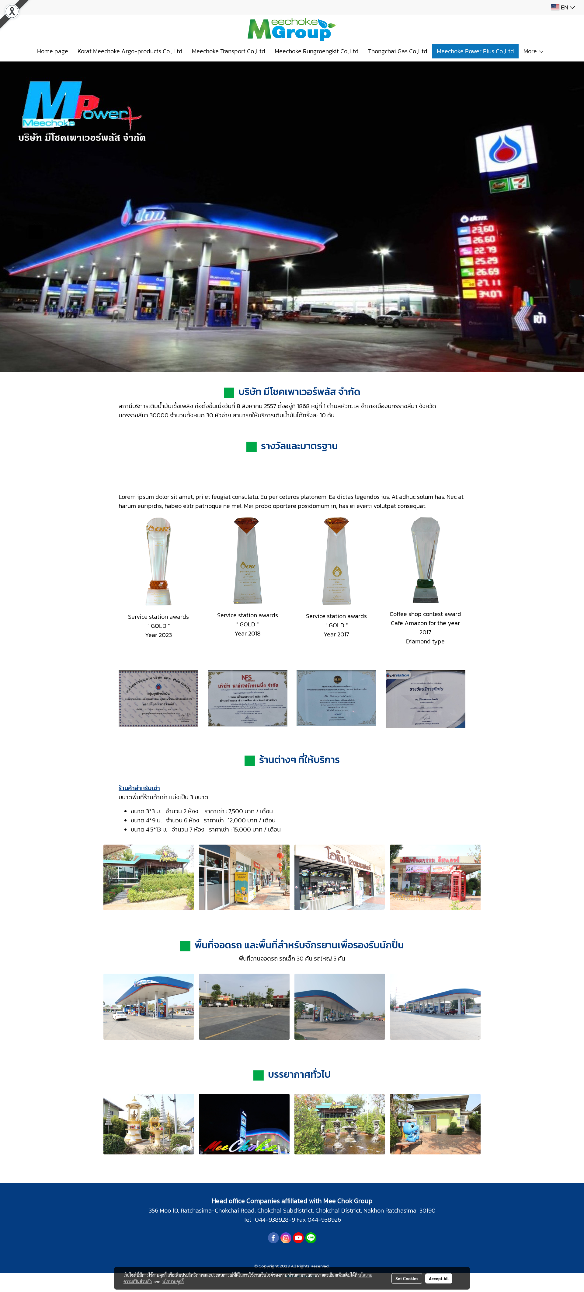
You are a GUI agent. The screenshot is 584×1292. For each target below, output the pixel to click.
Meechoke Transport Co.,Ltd (228, 51)
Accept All (439, 1278)
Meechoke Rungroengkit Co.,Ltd (317, 51)
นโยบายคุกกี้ (173, 1281)
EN (564, 7)
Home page (52, 51)
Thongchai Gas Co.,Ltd (397, 51)
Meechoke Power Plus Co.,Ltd (475, 51)
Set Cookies (406, 1278)
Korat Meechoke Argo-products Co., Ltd (130, 51)
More (530, 51)
